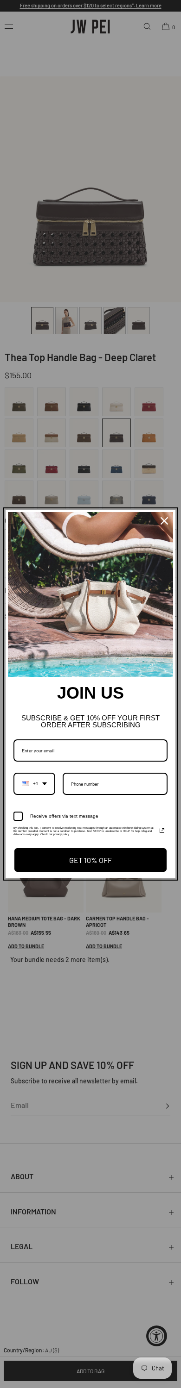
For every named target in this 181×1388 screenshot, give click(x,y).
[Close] (164, 521)
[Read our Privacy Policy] (162, 830)
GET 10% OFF (90, 860)
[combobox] (34, 784)
